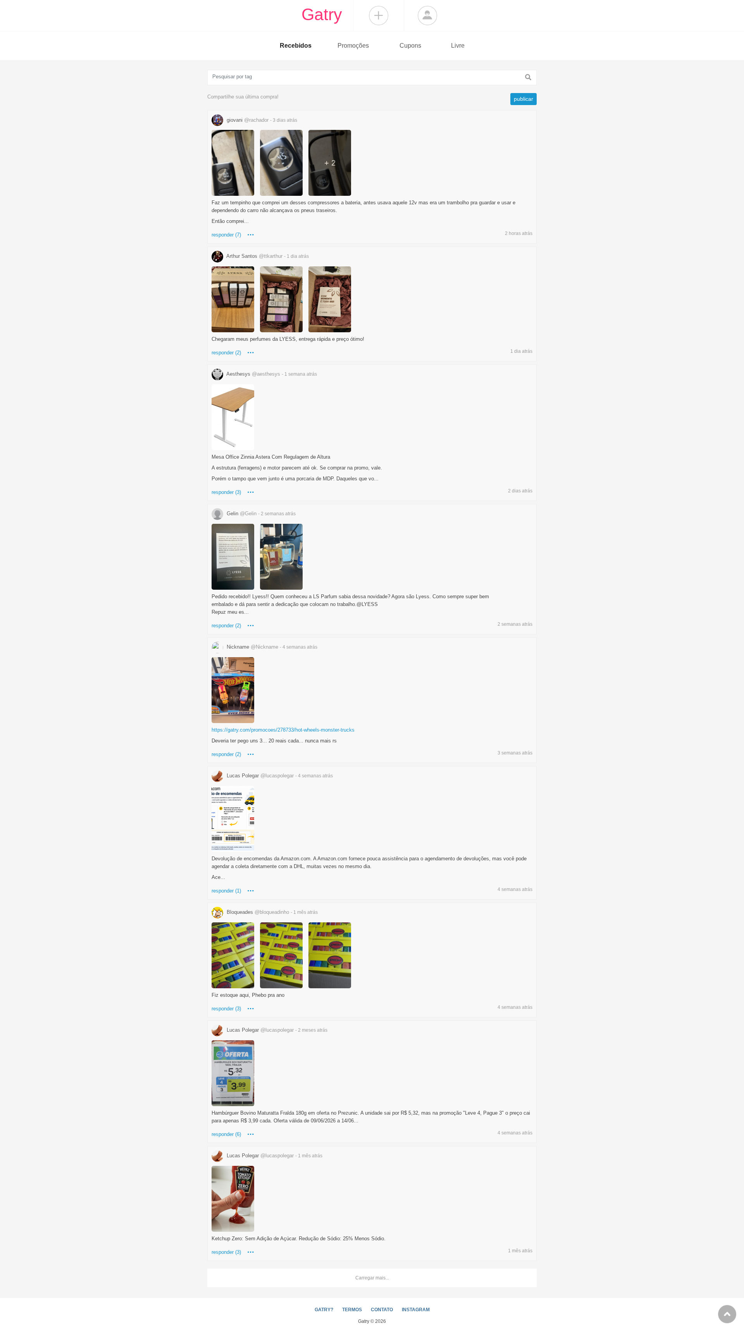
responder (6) (226, 1134)
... (250, 233)
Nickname (271, 647)
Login (427, 15)
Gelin (260, 513)
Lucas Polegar (279, 776)
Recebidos (296, 45)
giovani (261, 120)
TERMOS (352, 1309)
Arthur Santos (267, 256)
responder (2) (226, 353)
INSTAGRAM (416, 1309)
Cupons (410, 45)
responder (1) (226, 891)
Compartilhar (378, 15)
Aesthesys (271, 374)
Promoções (353, 45)
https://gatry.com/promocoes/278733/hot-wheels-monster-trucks (283, 730)
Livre (458, 45)
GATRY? (324, 1309)
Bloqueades (271, 912)
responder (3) (226, 492)
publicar (523, 99)
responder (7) (226, 235)
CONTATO (382, 1309)
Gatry (321, 14)
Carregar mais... (372, 1278)
